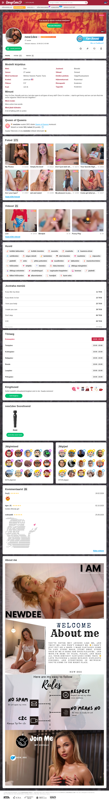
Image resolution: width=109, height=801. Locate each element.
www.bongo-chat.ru (26, 792)
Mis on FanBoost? (97, 43)
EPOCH (63, 792)
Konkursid (55, 7)
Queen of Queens (42, 124)
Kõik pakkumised (43, 7)
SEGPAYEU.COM (70, 792)
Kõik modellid (7, 7)
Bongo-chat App (69, 7)
